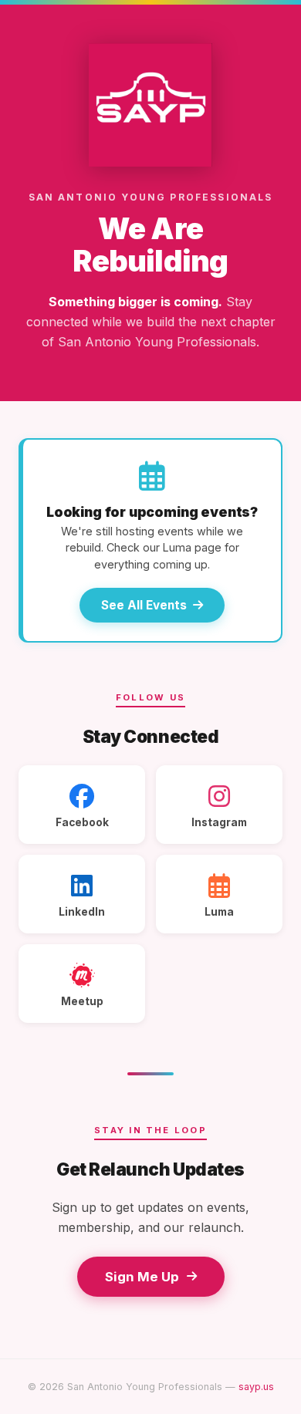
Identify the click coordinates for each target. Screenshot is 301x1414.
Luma (219, 912)
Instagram (219, 822)
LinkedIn (82, 912)
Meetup (82, 1001)
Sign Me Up (142, 1276)
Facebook (82, 822)
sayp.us (256, 1386)
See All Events (144, 605)
